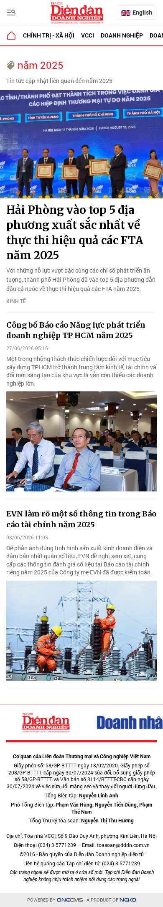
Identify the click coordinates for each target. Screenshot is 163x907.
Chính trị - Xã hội (48, 35)
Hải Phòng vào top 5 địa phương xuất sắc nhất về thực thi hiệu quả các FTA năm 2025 (74, 232)
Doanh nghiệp (122, 35)
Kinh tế (16, 301)
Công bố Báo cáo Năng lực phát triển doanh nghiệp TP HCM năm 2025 (75, 330)
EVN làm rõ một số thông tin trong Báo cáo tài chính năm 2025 (81, 519)
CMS (70, 900)
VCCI (87, 35)
